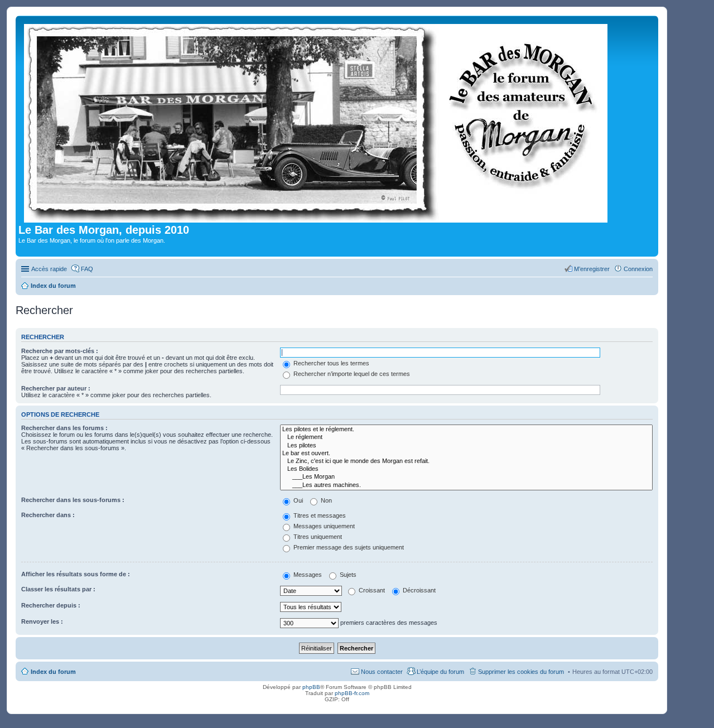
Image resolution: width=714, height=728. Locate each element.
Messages (307, 574)
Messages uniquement (323, 526)
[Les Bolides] (466, 469)
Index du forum (53, 671)
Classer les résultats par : (58, 589)
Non (325, 500)
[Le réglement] (466, 437)
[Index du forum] (316, 121)
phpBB (311, 687)
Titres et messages (319, 515)
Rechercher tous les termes (330, 363)
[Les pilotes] (466, 446)
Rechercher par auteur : (55, 388)
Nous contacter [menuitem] (382, 671)
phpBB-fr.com (352, 693)
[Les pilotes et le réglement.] (466, 429)
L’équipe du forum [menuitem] (440, 671)
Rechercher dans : (48, 515)
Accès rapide (49, 269)
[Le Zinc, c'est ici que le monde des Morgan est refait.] (466, 461)
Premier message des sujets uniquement (348, 547)
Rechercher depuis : (50, 605)
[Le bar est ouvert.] (466, 453)
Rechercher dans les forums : (64, 428)
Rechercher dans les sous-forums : (72, 499)
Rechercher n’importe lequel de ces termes (351, 373)
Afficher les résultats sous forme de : (75, 574)
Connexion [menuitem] (638, 269)
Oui (297, 500)
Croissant (371, 590)
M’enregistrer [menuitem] (592, 269)
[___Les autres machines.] (466, 485)
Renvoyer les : (42, 621)
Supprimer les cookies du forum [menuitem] (521, 671)
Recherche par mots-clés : (59, 351)
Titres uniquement (317, 536)
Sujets (347, 574)
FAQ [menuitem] (87, 269)
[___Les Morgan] (466, 477)
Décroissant (418, 590)
